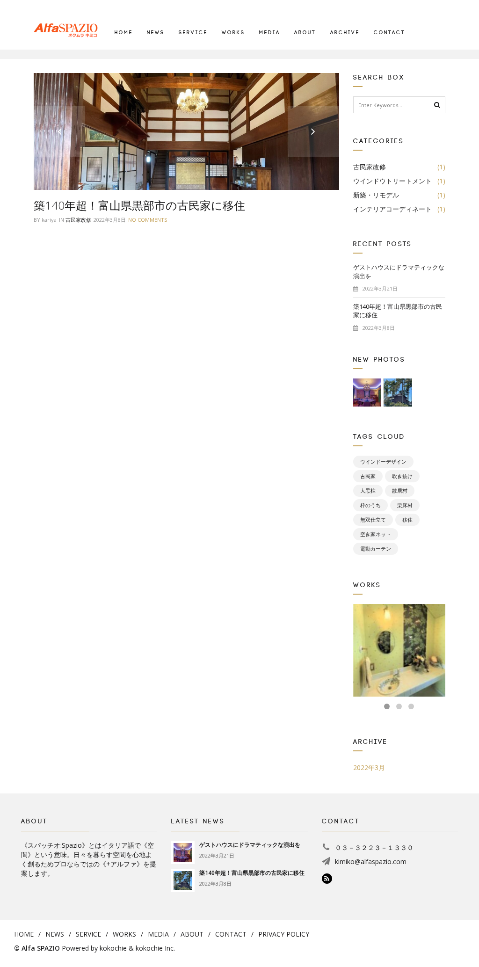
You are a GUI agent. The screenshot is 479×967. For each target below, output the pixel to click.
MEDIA (269, 33)
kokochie (113, 948)
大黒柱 (368, 490)
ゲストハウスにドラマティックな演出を (398, 277)
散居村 (399, 490)
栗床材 (405, 505)
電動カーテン (375, 548)
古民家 (368, 476)
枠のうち (370, 505)
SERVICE (193, 33)
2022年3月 (369, 767)
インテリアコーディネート (399, 208)
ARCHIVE (345, 33)
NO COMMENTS (147, 219)
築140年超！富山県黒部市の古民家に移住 (139, 205)
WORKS (233, 33)
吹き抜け (402, 476)
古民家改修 (78, 219)
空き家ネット (375, 534)
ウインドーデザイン (383, 461)
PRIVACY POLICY (283, 934)
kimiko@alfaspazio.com (370, 861)
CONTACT (390, 33)
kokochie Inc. (155, 948)
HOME (124, 33)
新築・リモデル (399, 194)
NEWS (156, 33)
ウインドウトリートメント (399, 180)
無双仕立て (373, 519)
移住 (407, 519)
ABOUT (305, 33)
